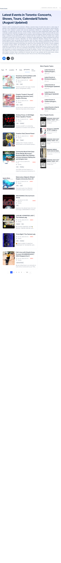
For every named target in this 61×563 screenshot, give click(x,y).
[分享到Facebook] (4, 58)
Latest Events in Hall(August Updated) (52, 93)
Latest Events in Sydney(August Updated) (50, 70)
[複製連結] (12, 58)
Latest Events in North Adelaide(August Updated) (52, 108)
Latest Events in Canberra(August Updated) (50, 100)
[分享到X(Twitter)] (8, 58)
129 (27, 272)
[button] (48, 2)
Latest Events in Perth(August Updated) (52, 85)
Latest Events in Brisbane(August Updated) (50, 78)
